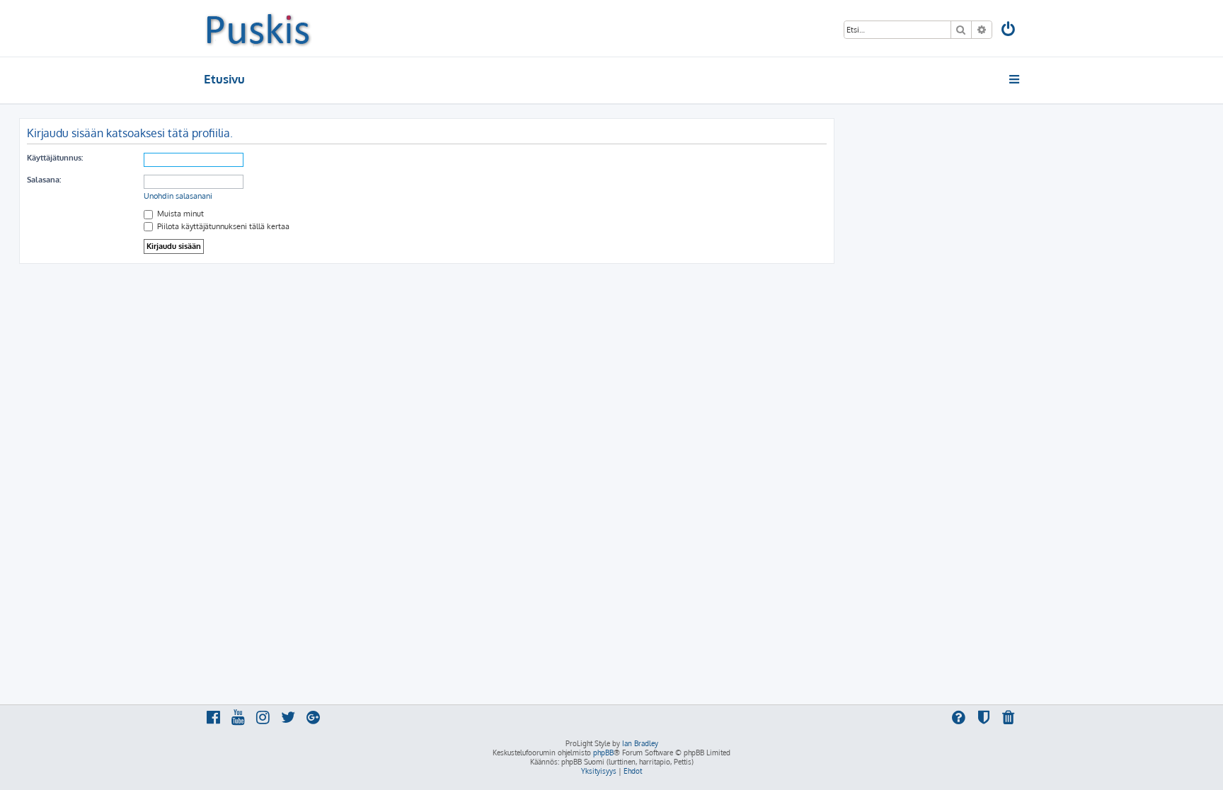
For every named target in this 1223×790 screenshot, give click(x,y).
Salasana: (44, 180)
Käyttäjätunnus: (55, 158)
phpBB (603, 752)
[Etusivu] (258, 28)
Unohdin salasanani (178, 196)
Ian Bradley (640, 743)
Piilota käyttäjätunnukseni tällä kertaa (222, 226)
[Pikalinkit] (1015, 79)
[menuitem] (1009, 30)
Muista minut (179, 214)
